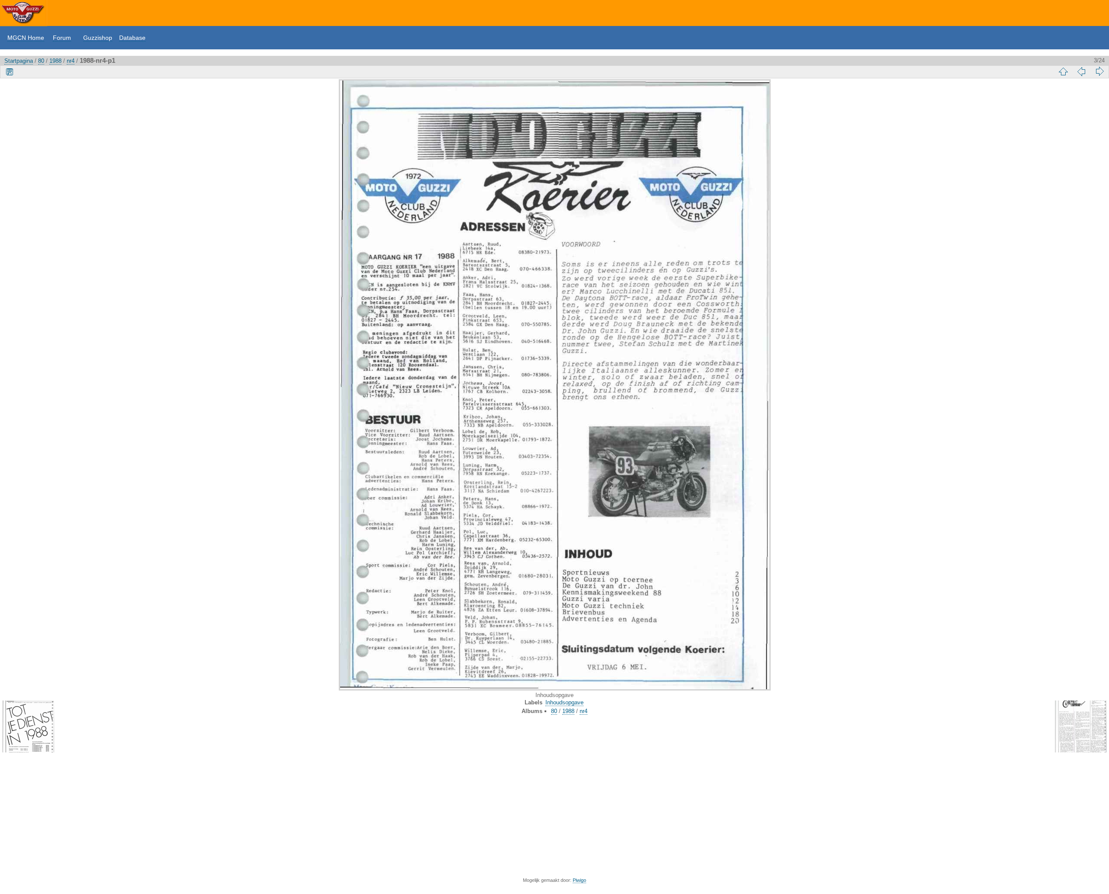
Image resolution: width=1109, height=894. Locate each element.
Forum (62, 37)
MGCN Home (25, 37)
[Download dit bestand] (9, 71)
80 (41, 61)
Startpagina (18, 61)
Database (132, 37)
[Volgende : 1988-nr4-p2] (1099, 71)
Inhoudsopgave (564, 702)
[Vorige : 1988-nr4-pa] (1081, 71)
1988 (55, 61)
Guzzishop (97, 37)
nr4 (71, 61)
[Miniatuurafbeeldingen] (1063, 71)
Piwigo (579, 880)
